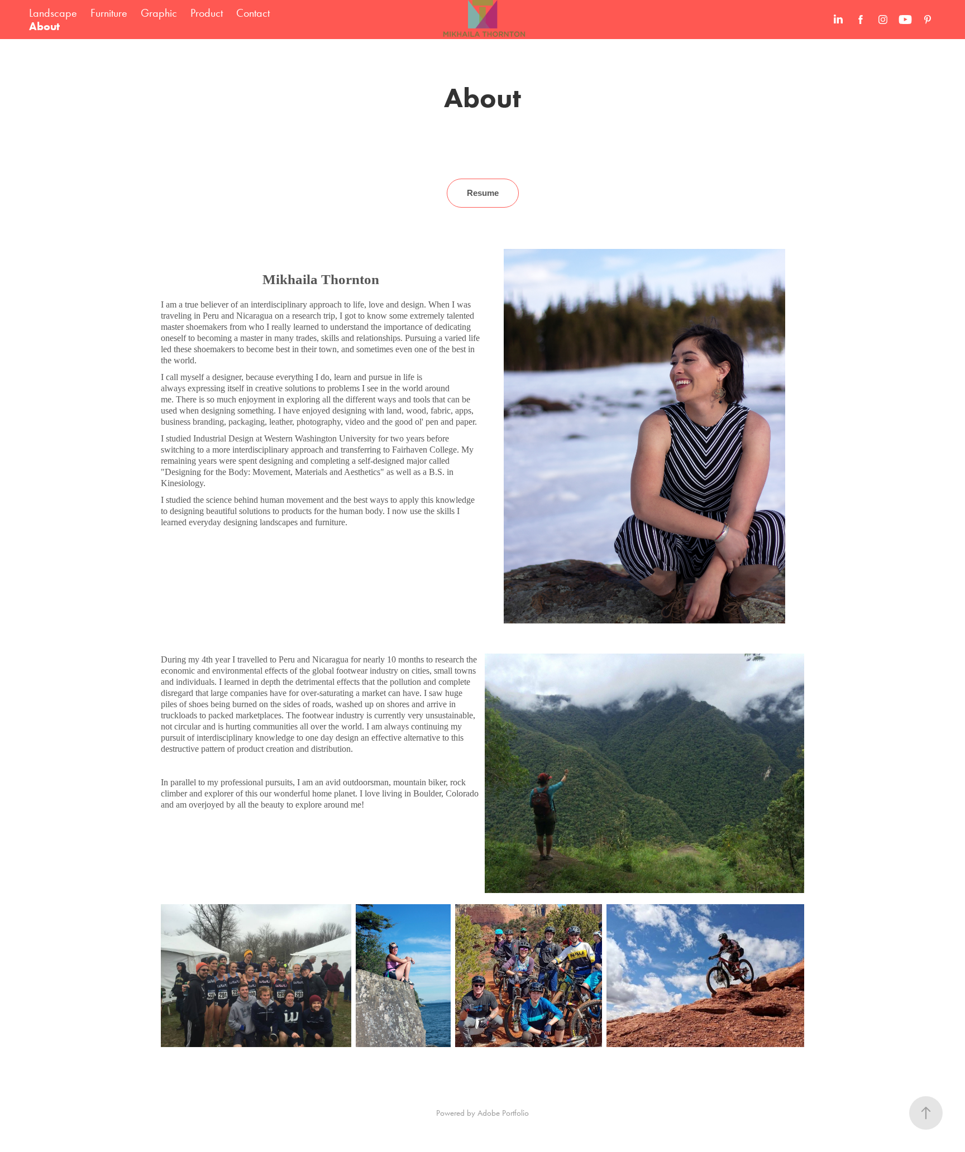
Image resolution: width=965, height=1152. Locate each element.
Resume (483, 193)
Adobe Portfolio (503, 1113)
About (44, 26)
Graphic (159, 13)
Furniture (108, 13)
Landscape (53, 13)
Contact (253, 13)
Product (206, 13)
